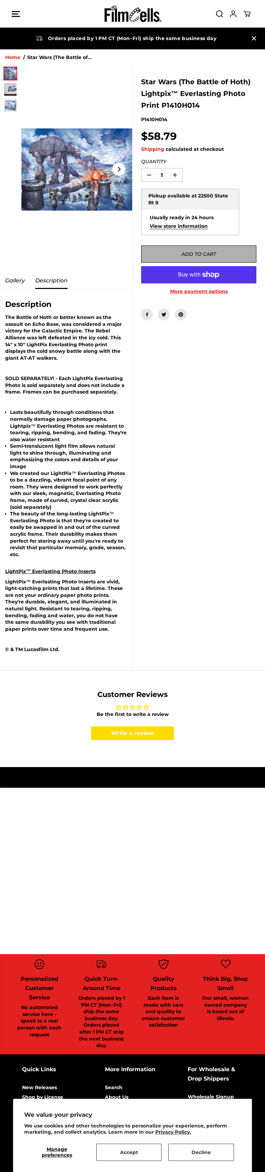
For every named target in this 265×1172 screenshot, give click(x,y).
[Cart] (247, 14)
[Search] (219, 14)
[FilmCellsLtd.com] (132, 14)
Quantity (153, 161)
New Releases (39, 1087)
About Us (116, 1097)
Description (51, 280)
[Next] (118, 169)
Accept (129, 1152)
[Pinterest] (181, 314)
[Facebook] (147, 314)
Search (113, 1087)
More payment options (199, 291)
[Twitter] (164, 314)
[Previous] (34, 169)
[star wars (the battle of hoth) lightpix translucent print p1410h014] (76, 169)
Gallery (15, 280)
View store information (179, 226)
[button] (16, 14)
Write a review (132, 733)
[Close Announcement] (254, 38)
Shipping (152, 149)
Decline (201, 1152)
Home (12, 57)
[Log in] (233, 14)
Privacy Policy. (173, 1132)
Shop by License (42, 1097)
